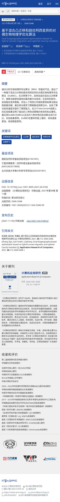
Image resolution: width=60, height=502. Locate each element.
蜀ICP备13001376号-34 (14, 489)
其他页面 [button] (38, 71)
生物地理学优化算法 (11, 137)
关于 (49, 3)
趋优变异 (36, 137)
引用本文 (25, 71)
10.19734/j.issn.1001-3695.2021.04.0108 (23, 63)
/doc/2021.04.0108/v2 (37, 221)
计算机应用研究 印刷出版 (30, 19)
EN (57, 3)
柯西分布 (46, 137)
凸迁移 (26, 137)
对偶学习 (6, 142)
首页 (40, 3)
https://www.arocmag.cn (15, 492)
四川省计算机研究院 (34, 486)
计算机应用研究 (14, 486)
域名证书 (32, 489)
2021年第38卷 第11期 (11, 23)
